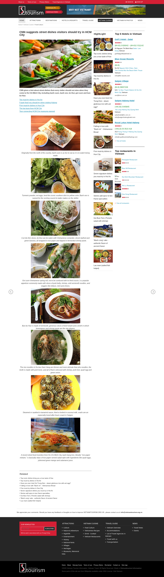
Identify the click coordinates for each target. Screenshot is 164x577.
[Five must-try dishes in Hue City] (103, 142)
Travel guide (87, 20)
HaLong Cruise (77, 565)
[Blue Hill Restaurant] (118, 170)
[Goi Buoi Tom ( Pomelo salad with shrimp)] (103, 208)
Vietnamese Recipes (92, 531)
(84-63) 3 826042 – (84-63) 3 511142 (129, 45)
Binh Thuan (138, 70)
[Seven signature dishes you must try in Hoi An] (103, 164)
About (69, 565)
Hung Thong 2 (123, 132)
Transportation (112, 542)
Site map (124, 565)
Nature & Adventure (71, 531)
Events (136, 531)
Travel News (138, 528)
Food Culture (39, 25)
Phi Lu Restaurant (128, 185)
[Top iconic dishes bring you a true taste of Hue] (103, 44)
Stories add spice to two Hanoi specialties (35, 493)
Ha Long (118, 110)
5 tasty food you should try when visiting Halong (38, 103)
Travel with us (112, 539)
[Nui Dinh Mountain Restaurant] (118, 178)
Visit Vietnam (117, 571)
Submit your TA (51, 8)
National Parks (69, 542)
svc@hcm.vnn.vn (121, 95)
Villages (66, 545)
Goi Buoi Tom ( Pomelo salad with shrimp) (35, 496)
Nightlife (67, 534)
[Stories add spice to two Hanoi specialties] (103, 186)
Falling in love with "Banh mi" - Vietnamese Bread (38, 486)
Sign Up (139, 2)
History (66, 539)
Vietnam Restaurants (92, 536)
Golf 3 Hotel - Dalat (124, 39)
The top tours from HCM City (30, 108)
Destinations (51, 20)
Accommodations (113, 531)
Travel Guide (112, 523)
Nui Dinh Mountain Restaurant (132, 177)
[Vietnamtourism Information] (31, 10)
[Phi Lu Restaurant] (118, 187)
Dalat (135, 48)
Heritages (67, 548)
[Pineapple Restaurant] (118, 161)
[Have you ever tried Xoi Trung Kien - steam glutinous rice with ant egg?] (103, 88)
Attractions (35, 20)
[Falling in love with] (103, 117)
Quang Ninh (134, 110)
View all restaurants (122, 203)
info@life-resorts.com (122, 76)
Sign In (130, 2)
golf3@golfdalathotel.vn (123, 54)
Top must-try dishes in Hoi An (30, 100)
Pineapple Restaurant (129, 160)
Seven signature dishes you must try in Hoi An (37, 491)
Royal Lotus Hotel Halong (127, 122)
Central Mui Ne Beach (126, 70)
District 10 (132, 90)
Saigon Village (122, 81)
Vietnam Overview (113, 528)
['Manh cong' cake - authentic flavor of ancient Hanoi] (103, 231)
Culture (66, 528)
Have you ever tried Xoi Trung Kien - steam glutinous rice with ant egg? (46, 483)
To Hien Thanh (123, 90)
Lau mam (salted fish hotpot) (31, 501)
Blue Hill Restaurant (129, 168)
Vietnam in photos (125, 20)
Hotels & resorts (69, 20)
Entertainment (69, 536)
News (140, 20)
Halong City (126, 110)
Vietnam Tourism (73, 568)
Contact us (116, 565)
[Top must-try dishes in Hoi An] (103, 66)
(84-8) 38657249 (121, 87)
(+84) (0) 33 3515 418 (123, 129)
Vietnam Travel (93, 568)
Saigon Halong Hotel (124, 101)
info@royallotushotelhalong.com (126, 137)
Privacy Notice (98, 565)
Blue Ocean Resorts (124, 59)
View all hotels (120, 141)
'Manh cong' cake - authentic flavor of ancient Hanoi (39, 498)
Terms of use (88, 565)
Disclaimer (108, 565)
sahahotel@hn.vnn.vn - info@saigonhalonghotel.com (125, 116)
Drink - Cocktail (90, 534)
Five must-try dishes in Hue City (32, 105)
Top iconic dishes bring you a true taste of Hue (37, 478)
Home (22, 20)
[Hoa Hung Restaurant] (118, 195)
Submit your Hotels (52, 12)
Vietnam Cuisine (105, 20)
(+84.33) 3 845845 (122, 107)
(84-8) (117, 65)
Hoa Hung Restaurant (129, 194)
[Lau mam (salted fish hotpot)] (103, 256)
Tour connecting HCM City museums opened (37, 111)
